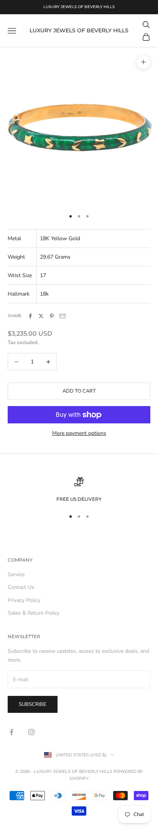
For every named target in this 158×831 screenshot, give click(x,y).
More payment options (79, 433)
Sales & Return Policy (33, 613)
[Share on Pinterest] (52, 316)
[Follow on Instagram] (31, 732)
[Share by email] (62, 316)
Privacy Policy (24, 600)
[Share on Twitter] (41, 316)
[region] (79, 490)
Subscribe (32, 704)
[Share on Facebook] (30, 316)
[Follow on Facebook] (11, 732)
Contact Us (21, 587)
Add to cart (79, 391)
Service (16, 574)
